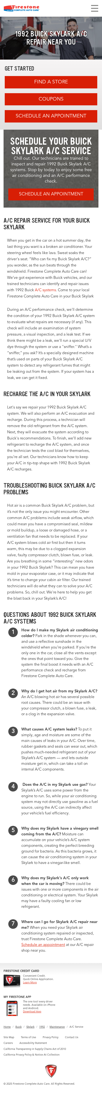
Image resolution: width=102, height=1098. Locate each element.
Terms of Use (28, 1037)
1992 (42, 1027)
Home (7, 1027)
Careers (8, 1043)
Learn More (30, 982)
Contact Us (71, 1037)
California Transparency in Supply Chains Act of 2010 (35, 1049)
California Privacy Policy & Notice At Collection (32, 1055)
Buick (18, 1027)
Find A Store (51, 82)
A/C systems (45, 290)
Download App (32, 1012)
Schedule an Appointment (51, 116)
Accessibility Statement (33, 1043)
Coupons (51, 99)
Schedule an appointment (43, 945)
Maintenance (57, 1027)
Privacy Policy (50, 1037)
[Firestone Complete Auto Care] (21, 8)
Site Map (9, 1037)
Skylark (30, 1027)
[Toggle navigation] (94, 8)
